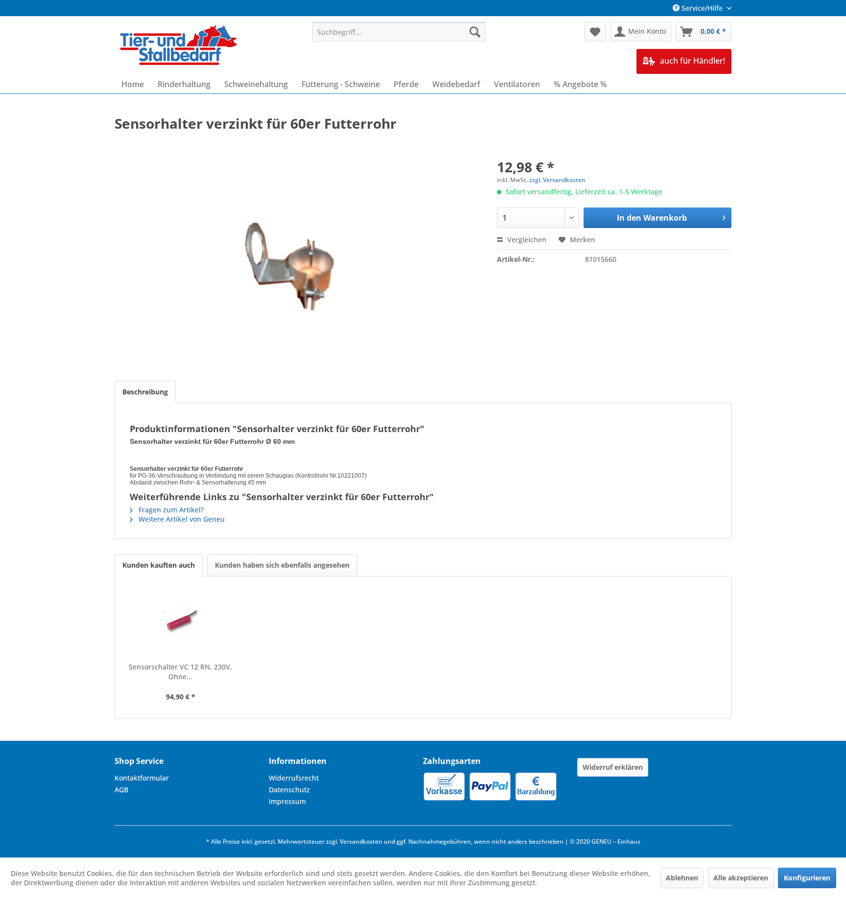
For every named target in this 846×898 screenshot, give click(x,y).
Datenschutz (289, 789)
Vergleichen (525, 239)
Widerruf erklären (613, 767)
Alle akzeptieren (740, 877)
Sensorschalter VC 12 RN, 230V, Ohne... (180, 671)
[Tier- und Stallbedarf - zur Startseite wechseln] (179, 46)
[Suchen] (475, 32)
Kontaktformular (142, 778)
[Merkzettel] (595, 32)
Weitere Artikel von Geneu (181, 519)
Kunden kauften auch (158, 565)
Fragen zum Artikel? (170, 509)
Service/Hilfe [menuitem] (702, 8)
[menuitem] (398, 32)
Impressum (287, 801)
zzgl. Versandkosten (557, 180)
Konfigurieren (807, 877)
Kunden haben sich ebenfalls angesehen (282, 565)
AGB (121, 789)
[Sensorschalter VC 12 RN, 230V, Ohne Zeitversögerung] (180, 623)
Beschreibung (145, 391)
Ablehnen (682, 877)
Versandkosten (361, 841)
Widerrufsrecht (294, 778)
